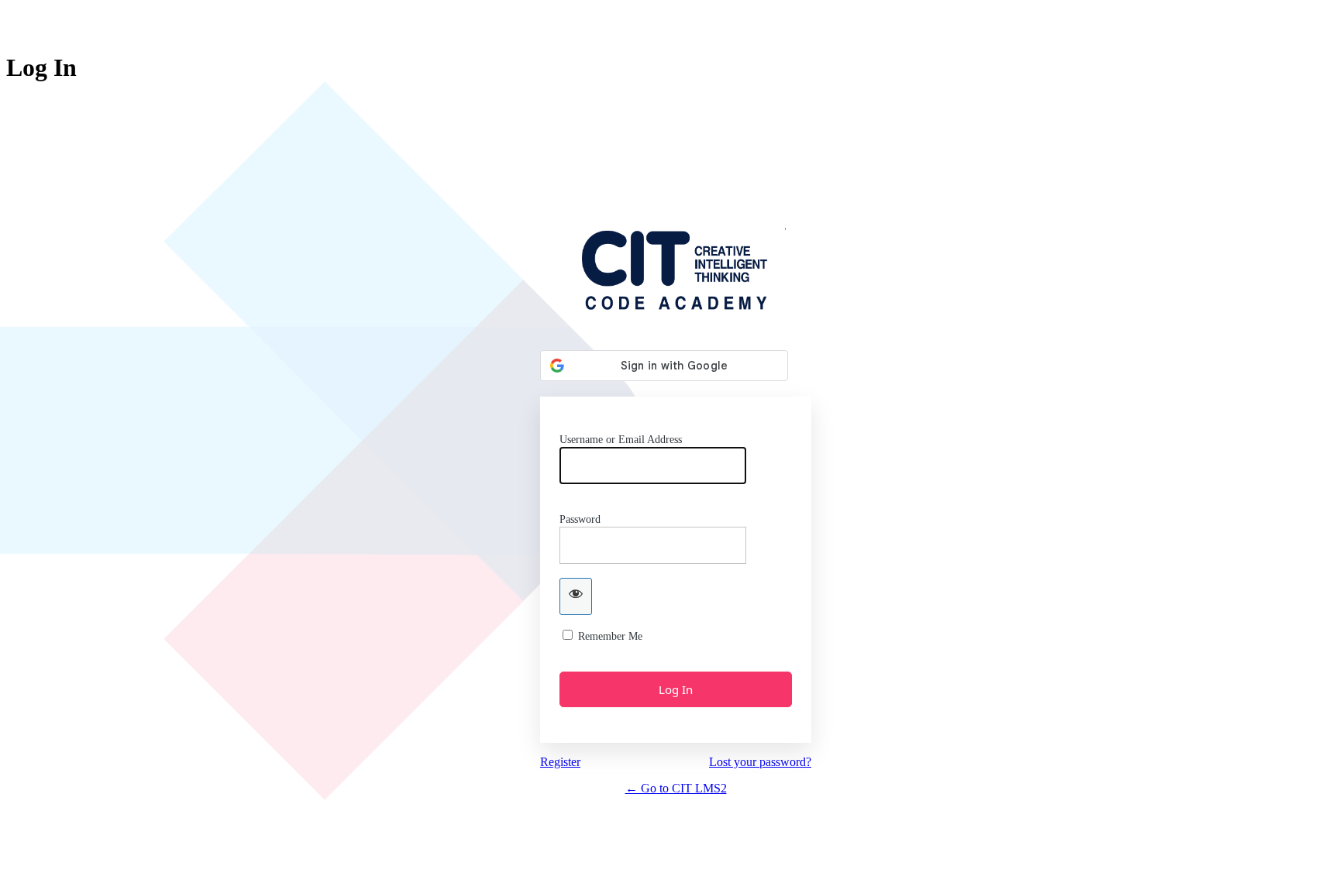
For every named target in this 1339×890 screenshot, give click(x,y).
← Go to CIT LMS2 (676, 788)
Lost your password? (760, 761)
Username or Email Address (620, 439)
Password (580, 519)
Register (560, 761)
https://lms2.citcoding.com (676, 268)
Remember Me (610, 636)
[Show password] (575, 596)
